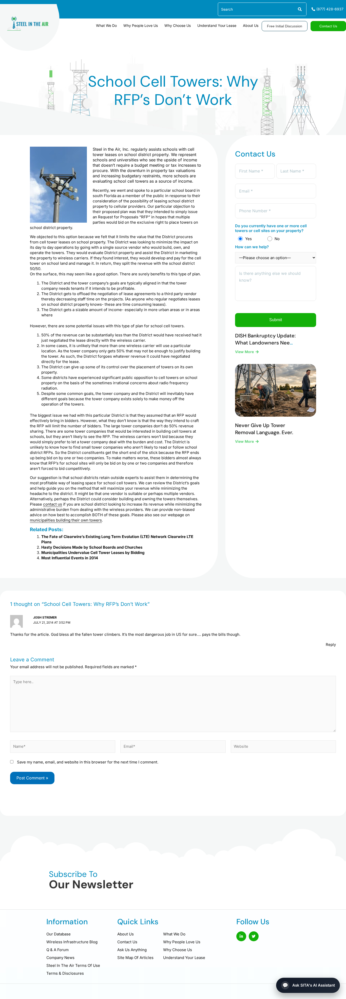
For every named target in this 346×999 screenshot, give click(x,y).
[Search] (299, 9)
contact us (52, 504)
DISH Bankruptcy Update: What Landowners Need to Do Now (265, 342)
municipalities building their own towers (66, 520)
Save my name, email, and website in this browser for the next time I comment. (87, 762)
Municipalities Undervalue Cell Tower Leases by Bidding (92, 552)
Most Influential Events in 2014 (69, 557)
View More (245, 352)
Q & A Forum (57, 949)
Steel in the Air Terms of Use (73, 965)
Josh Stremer (45, 617)
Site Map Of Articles (135, 957)
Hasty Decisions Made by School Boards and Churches (91, 547)
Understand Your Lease (216, 25)
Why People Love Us (140, 25)
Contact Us (127, 941)
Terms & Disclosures (65, 973)
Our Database (58, 934)
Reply (331, 644)
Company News (60, 957)
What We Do (106, 25)
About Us (250, 25)
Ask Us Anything (132, 949)
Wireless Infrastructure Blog (72, 941)
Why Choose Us (177, 25)
